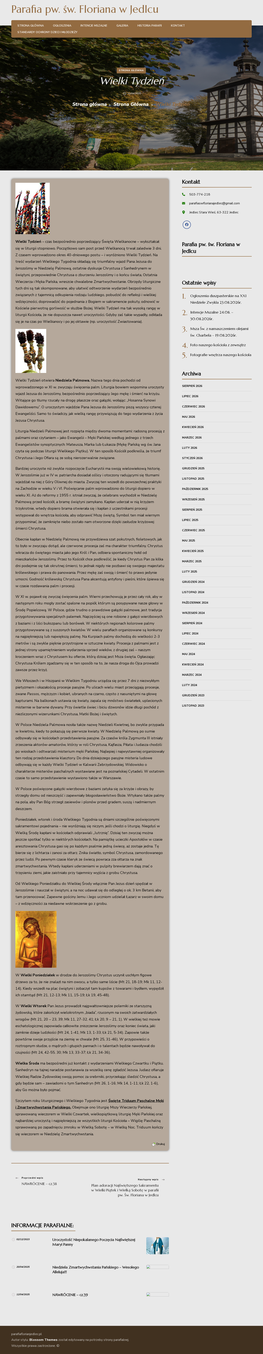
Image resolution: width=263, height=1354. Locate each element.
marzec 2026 (192, 438)
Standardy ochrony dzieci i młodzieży (47, 32)
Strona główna (30, 26)
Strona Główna (131, 70)
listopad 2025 (193, 479)
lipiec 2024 (190, 633)
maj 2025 (188, 541)
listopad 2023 (193, 706)
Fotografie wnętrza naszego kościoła (220, 354)
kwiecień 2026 (193, 427)
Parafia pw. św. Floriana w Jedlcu (85, 9)
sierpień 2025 (192, 510)
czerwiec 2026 (193, 407)
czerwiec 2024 (193, 644)
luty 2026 (189, 448)
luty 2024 (189, 685)
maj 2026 (188, 417)
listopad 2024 (193, 592)
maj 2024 (188, 654)
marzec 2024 (192, 675)
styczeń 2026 (192, 458)
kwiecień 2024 (193, 665)
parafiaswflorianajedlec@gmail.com (214, 203)
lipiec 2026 (190, 396)
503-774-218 (199, 194)
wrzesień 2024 (193, 613)
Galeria (122, 26)
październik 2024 (195, 603)
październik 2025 (195, 489)
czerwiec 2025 (193, 530)
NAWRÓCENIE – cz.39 (70, 1294)
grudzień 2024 (193, 582)
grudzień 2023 (193, 695)
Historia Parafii (149, 26)
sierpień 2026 (192, 386)
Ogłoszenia (62, 26)
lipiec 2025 (190, 520)
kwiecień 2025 (193, 551)
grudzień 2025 (193, 468)
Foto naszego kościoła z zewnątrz (218, 345)
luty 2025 (189, 572)
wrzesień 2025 (193, 499)
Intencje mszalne (94, 26)
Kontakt (178, 26)
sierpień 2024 (192, 623)
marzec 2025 (192, 561)
